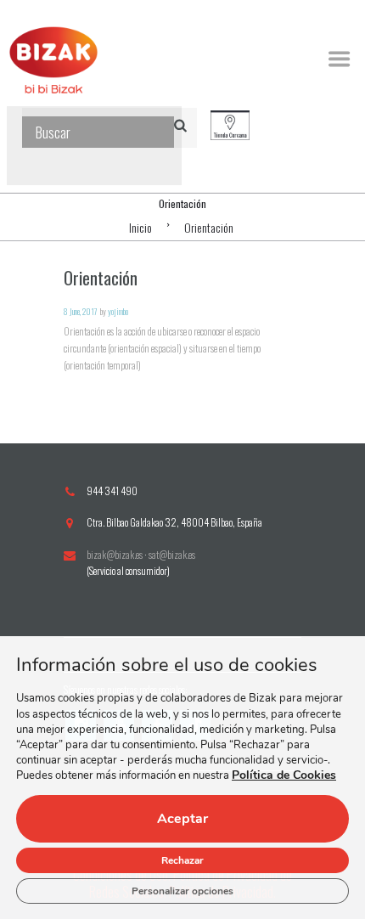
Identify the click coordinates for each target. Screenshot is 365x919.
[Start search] (183, 124)
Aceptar (182, 818)
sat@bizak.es (172, 554)
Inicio (140, 227)
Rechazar (182, 860)
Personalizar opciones (182, 891)
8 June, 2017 (81, 311)
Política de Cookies (284, 776)
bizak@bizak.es (115, 554)
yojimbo (118, 311)
